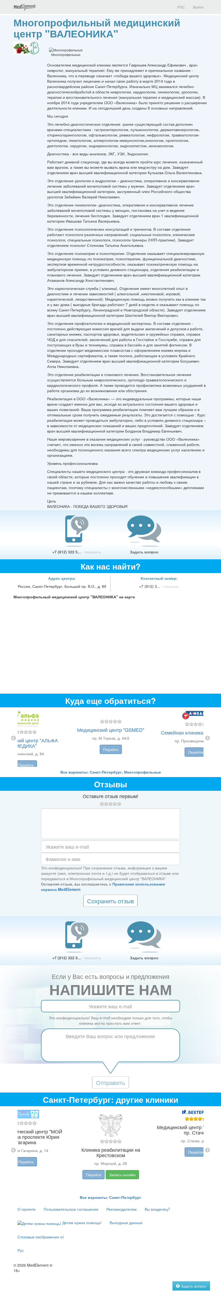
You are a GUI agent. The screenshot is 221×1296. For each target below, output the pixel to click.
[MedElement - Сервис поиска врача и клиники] (24, 7)
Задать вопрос (144, 551)
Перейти (25, 765)
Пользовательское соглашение (71, 1209)
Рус (21, 1250)
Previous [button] (13, 738)
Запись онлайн (122, 1174)
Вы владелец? (157, 1209)
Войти (198, 7)
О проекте (27, 1209)
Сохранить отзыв (110, 901)
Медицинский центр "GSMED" (110, 729)
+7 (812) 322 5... (76, 551)
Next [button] (207, 738)
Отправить (110, 1082)
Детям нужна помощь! (81, 1222)
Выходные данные (126, 1222)
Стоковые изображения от (41, 1236)
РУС (180, 7)
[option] (110, 738)
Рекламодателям (121, 1209)
